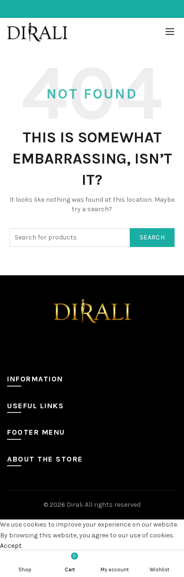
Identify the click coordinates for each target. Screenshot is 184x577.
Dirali (75, 505)
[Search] (149, 32)
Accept (11, 546)
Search (152, 237)
